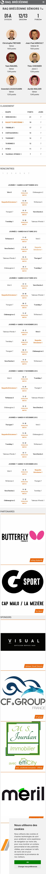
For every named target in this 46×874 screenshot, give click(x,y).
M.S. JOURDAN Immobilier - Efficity (29, 768)
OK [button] (28, 862)
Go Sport (39, 611)
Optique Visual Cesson (33, 666)
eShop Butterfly (36, 560)
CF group (38, 717)
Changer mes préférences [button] (27, 866)
